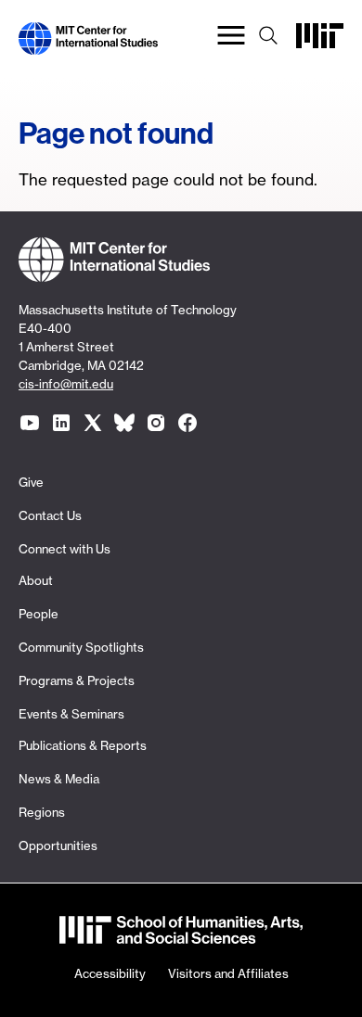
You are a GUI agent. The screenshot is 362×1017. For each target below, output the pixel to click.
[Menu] (231, 38)
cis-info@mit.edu (66, 383)
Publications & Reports (83, 745)
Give (31, 482)
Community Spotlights (81, 647)
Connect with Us (64, 548)
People (38, 613)
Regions (42, 812)
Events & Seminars (71, 713)
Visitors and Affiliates (228, 973)
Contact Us (50, 515)
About (36, 580)
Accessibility (110, 973)
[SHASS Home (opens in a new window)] (181, 932)
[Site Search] (268, 38)
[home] (88, 43)
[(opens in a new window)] (30, 423)
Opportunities (58, 845)
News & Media (59, 778)
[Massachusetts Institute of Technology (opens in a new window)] (319, 43)
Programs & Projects (77, 680)
